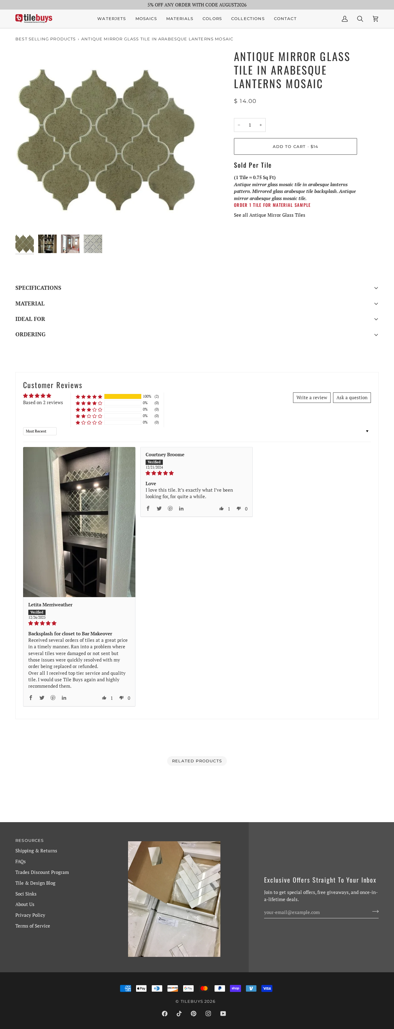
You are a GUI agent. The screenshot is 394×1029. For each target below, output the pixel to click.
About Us (24, 904)
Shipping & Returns (36, 850)
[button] (146, 19)
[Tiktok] (179, 1013)
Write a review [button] (311, 397)
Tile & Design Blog (35, 883)
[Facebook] (164, 1013)
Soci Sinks (26, 894)
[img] (79, 623)
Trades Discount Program (42, 872)
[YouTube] (223, 1013)
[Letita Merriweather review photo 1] (79, 522)
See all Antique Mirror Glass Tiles (269, 215)
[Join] (373, 911)
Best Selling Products (45, 38)
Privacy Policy (30, 915)
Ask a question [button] (352, 397)
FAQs (20, 861)
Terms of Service (32, 926)
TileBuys (192, 1001)
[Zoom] (106, 141)
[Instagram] (208, 1013)
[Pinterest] (193, 1013)
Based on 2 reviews (43, 402)
